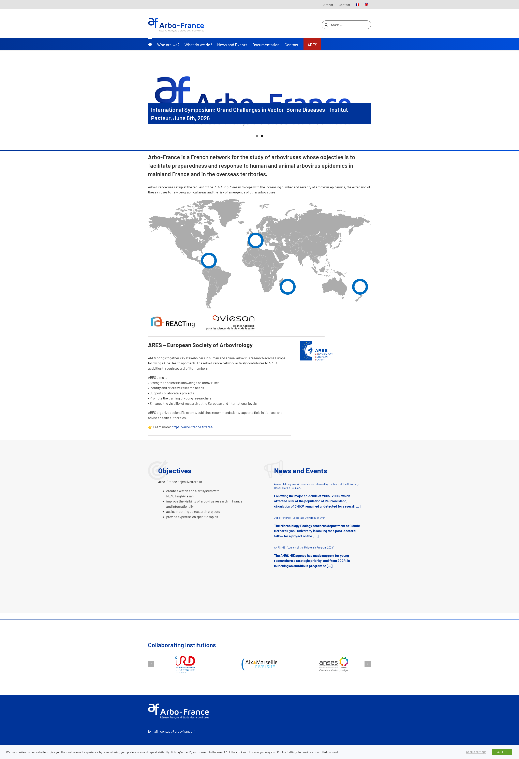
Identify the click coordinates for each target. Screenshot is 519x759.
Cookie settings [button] (476, 752)
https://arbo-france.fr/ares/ (193, 427)
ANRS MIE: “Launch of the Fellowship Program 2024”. (304, 547)
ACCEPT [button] (502, 752)
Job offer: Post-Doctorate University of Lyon (299, 517)
